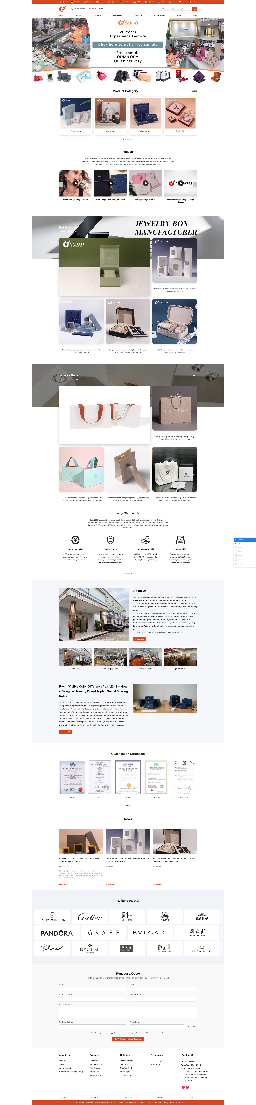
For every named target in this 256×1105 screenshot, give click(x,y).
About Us (98, 16)
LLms (172, 1102)
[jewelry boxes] (180, 657)
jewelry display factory (110, 669)
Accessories (110, 131)
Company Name (136, 994)
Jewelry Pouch (125, 1075)
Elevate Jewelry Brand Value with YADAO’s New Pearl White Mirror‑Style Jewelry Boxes (127, 860)
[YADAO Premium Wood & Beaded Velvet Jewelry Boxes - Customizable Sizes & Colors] (81, 841)
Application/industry (66, 1022)
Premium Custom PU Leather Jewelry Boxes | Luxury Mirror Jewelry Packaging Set (175, 290)
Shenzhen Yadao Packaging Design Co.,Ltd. (180, 201)
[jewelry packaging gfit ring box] (128, 50)
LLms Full (179, 1102)
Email (132, 984)
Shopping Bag (145, 131)
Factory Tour (117, 16)
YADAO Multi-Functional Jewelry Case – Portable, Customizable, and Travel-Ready (174, 351)
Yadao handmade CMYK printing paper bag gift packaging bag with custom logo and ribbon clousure (128, 499)
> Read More (63, 884)
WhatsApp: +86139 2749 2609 (192, 1065)
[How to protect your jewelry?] (146, 183)
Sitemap (165, 1102)
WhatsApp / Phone (66, 994)
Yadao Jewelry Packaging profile (75, 200)
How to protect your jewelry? (145, 200)
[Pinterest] (187, 1087)
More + (194, 91)
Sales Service (239, 544)
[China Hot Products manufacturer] (104, 267)
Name (61, 984)
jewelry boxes (180, 669)
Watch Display (76, 131)
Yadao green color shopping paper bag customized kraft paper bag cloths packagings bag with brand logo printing (81, 499)
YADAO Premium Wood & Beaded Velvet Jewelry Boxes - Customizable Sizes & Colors (79, 860)
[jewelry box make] (145, 657)
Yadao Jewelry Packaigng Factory (71, 1071)
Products (78, 16)
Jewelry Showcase (96, 1075)
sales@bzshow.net (98, 8)
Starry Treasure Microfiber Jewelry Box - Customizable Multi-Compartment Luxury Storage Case (128, 351)
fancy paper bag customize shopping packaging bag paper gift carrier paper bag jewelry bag (175, 438)
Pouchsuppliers (155, 1064)
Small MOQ (180, 131)
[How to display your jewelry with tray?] (111, 183)
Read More (139, 639)
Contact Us (138, 16)
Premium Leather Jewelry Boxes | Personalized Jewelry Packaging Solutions (81, 351)
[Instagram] (183, 1087)
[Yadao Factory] (76, 657)
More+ (195, 227)
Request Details (65, 1004)
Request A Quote (160, 16)
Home (61, 16)
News (195, 16)
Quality (61, 1064)
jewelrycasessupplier (157, 1061)
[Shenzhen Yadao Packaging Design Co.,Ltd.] (181, 183)
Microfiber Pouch (96, 1064)
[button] (123, 80)
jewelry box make (145, 669)
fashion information (65, 1068)
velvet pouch (94, 1071)
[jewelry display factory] (111, 657)
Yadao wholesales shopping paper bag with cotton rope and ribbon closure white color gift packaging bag (175, 499)
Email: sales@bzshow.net (190, 1068)
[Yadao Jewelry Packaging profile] (75, 183)
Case (179, 16)
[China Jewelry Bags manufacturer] (104, 415)
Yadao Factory (75, 669)
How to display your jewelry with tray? (110, 200)
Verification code (136, 1022)
